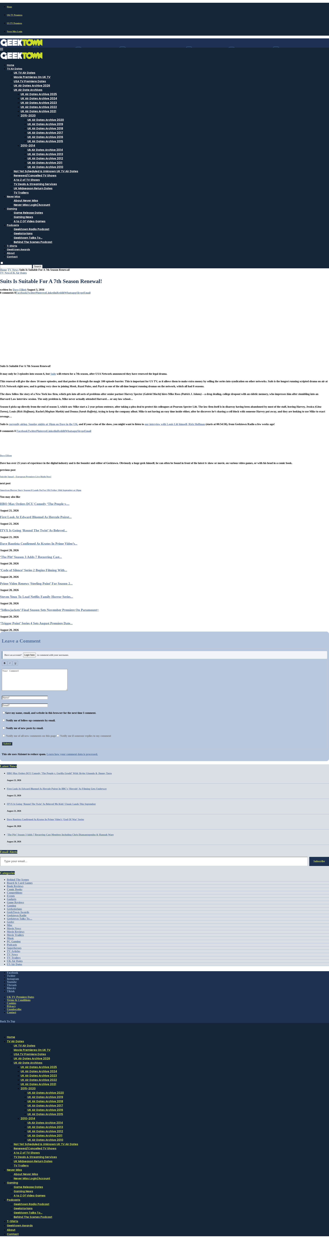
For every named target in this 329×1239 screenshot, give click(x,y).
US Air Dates (14, 964)
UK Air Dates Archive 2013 (45, 154)
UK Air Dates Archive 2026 (32, 86)
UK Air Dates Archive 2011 (44, 163)
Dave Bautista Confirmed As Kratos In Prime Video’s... (38, 543)
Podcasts (13, 225)
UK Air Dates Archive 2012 (45, 158)
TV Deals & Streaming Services (35, 184)
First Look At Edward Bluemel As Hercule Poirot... (36, 517)
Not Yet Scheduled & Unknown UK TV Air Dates (46, 171)
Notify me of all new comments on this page (30, 735)
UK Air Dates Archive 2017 (45, 133)
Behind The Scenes (18, 879)
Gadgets (11, 899)
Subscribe (319, 861)
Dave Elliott (19, 289)
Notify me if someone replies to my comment (85, 735)
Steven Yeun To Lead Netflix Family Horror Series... (36, 597)
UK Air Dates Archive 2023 (39, 103)
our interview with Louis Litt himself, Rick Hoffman (175, 424)
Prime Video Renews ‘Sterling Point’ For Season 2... (36, 583)
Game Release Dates (28, 213)
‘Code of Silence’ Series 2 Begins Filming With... (33, 570)
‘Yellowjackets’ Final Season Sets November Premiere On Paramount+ (49, 610)
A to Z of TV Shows (27, 180)
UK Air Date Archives (28, 90)
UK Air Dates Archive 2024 (39, 98)
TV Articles (13, 951)
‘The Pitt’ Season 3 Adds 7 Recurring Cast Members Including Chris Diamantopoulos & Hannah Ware (60, 834)
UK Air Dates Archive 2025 (39, 94)
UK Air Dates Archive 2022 (39, 107)
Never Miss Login (14, 31)
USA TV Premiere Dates (30, 81)
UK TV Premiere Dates (20, 997)
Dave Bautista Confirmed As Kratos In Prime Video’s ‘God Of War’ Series (45, 819)
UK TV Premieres (14, 15)
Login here (29, 655)
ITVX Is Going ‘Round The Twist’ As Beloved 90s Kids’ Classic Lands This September (51, 804)
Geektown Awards (18, 249)
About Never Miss (26, 201)
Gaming (12, 208)
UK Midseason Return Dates (33, 188)
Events (11, 895)
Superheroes (14, 948)
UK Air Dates (15, 961)
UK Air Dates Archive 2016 (45, 137)
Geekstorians (23, 233)
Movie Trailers (15, 934)
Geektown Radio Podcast (31, 229)
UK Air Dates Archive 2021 (38, 111)
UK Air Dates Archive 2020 (45, 120)
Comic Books (14, 889)
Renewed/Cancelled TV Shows (35, 176)
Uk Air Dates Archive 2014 (45, 150)
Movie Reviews (15, 931)
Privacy (11, 1006)
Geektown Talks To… (28, 238)
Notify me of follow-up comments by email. (30, 720)
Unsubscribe (14, 1009)
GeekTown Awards (18, 912)
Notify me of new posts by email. (24, 728)
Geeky (10, 921)
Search (37, 266)
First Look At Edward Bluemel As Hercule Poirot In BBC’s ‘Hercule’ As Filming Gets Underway (57, 789)
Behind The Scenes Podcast (33, 242)
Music (10, 938)
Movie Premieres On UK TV (32, 77)
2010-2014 (28, 146)
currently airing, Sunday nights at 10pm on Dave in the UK (43, 424)
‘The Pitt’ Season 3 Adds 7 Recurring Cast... (31, 557)
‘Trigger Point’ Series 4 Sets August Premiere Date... (36, 623)
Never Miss (13, 196)
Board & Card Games (20, 882)
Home (9, 7)
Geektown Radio (16, 915)
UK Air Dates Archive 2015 (45, 141)
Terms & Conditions (19, 1000)
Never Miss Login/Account (32, 205)
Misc (9, 925)
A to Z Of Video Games (29, 221)
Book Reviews (15, 886)
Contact (12, 256)
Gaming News (23, 217)
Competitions (14, 892)
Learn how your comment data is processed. (72, 754)
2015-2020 (28, 116)
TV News (13, 269)
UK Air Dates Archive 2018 (45, 128)
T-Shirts (12, 246)
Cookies (11, 1003)
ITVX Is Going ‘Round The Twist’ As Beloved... (33, 530)
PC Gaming (14, 941)
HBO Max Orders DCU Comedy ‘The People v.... (34, 504)
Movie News (14, 928)
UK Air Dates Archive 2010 (45, 167)
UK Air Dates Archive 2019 (45, 124)
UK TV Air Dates (24, 73)
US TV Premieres (14, 23)
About (11, 253)
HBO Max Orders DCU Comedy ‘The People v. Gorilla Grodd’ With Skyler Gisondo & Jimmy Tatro (59, 773)
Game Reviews (15, 902)
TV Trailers (21, 193)
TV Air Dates (14, 68)
